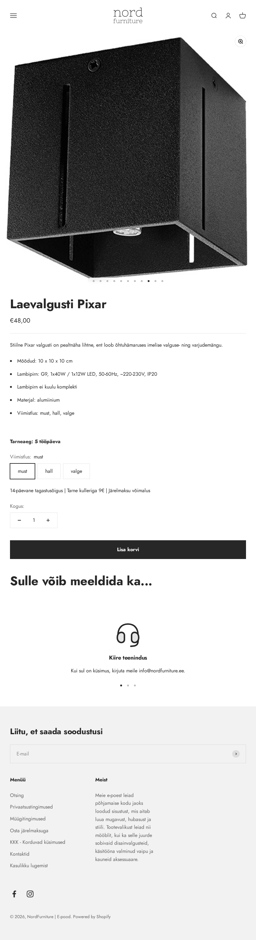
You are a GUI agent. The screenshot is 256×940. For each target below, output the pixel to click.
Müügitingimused (28, 818)
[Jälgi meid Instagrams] (30, 894)
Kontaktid (19, 854)
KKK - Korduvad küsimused (37, 842)
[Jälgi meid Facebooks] (14, 894)
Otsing (17, 795)
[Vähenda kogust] (19, 520)
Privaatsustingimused (31, 806)
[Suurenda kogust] (48, 520)
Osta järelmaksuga (29, 830)
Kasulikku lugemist (29, 865)
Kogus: (17, 506)
